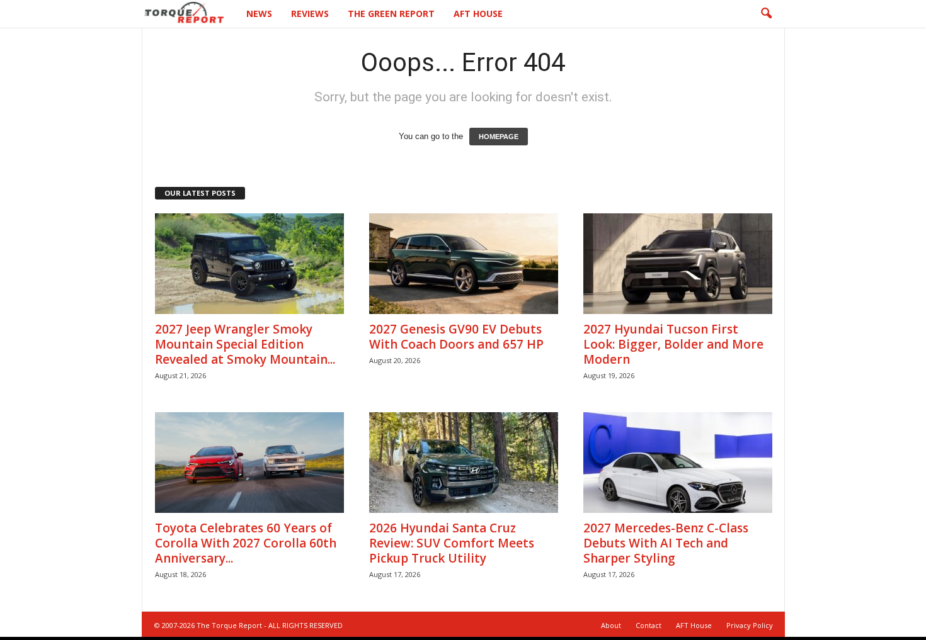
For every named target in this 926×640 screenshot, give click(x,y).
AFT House (478, 14)
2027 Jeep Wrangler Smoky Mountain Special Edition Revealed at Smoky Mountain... (245, 344)
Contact (648, 625)
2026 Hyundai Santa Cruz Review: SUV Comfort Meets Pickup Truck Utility (451, 543)
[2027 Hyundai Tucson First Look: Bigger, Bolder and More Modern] (677, 263)
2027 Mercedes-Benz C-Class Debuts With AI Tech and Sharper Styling (665, 543)
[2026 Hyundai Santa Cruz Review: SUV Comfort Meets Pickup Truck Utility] (463, 462)
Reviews (310, 14)
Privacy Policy (749, 625)
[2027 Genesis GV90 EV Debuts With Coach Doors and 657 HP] (463, 263)
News (259, 14)
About (611, 625)
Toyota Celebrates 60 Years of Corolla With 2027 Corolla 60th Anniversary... (245, 543)
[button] (766, 14)
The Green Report (391, 14)
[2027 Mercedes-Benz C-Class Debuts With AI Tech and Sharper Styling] (677, 462)
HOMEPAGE (498, 136)
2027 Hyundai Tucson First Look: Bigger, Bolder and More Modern (673, 344)
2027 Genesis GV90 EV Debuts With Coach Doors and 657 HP (456, 336)
